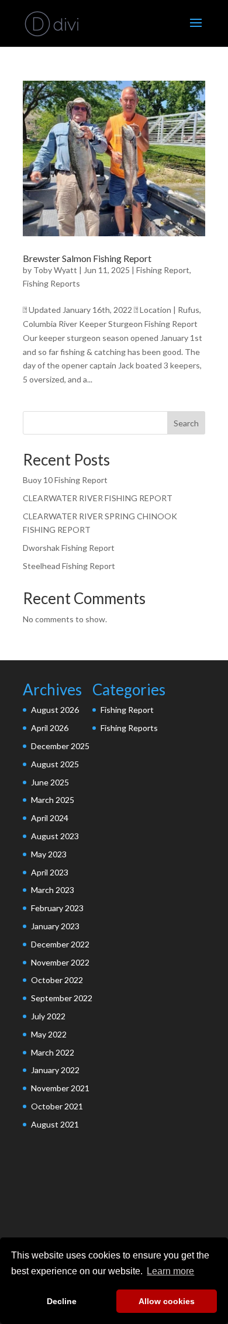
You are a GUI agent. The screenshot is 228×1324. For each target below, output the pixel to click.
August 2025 (55, 764)
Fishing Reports (51, 283)
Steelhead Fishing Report (69, 566)
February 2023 (57, 908)
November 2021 (60, 1088)
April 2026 (49, 728)
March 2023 (52, 890)
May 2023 (49, 854)
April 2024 (49, 818)
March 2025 (52, 800)
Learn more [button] (170, 1271)
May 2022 (49, 1034)
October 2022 (57, 980)
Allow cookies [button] (167, 1301)
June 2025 (50, 782)
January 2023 (55, 926)
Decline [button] (62, 1301)
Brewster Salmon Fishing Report (87, 258)
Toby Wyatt (55, 270)
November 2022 (60, 962)
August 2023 (55, 836)
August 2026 (55, 710)
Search (186, 423)
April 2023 (49, 872)
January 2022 (55, 1070)
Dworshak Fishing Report (69, 548)
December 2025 (60, 746)
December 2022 (60, 944)
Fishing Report (162, 270)
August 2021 (55, 1124)
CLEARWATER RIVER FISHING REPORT (97, 498)
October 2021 (57, 1106)
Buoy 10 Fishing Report (65, 480)
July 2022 (48, 1016)
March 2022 (52, 1052)
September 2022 (61, 998)
